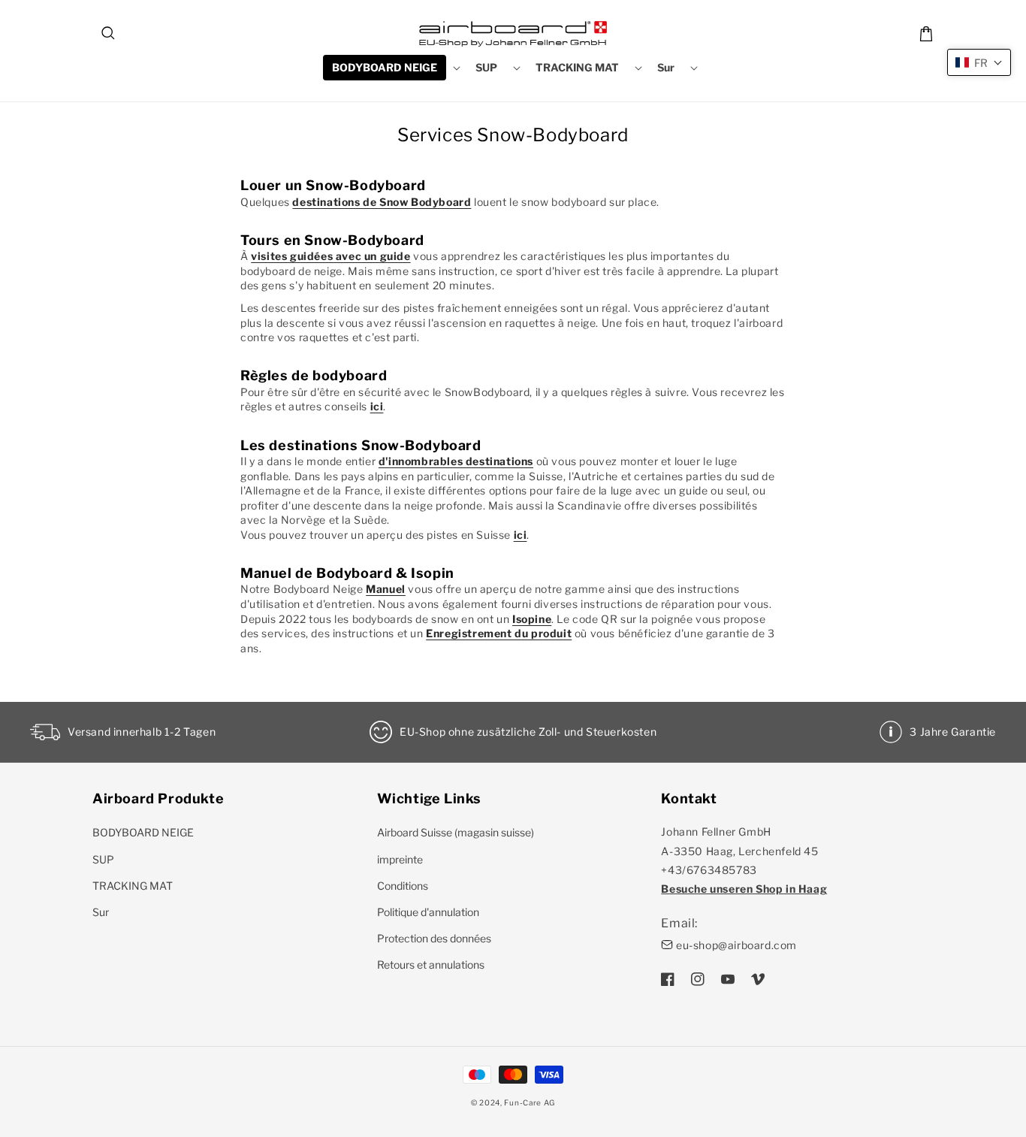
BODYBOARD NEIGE (143, 832)
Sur (100, 912)
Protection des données (434, 938)
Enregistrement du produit (499, 633)
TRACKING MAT (132, 885)
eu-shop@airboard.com (736, 945)
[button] (108, 33)
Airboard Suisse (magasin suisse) (455, 832)
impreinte (400, 859)
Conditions (402, 885)
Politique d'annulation (428, 912)
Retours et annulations (430, 964)
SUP (103, 859)
